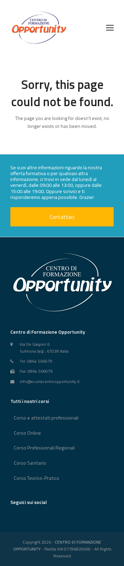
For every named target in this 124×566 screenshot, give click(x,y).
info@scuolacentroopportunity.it (50, 381)
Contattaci (62, 217)
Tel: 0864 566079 (36, 361)
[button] (110, 27)
